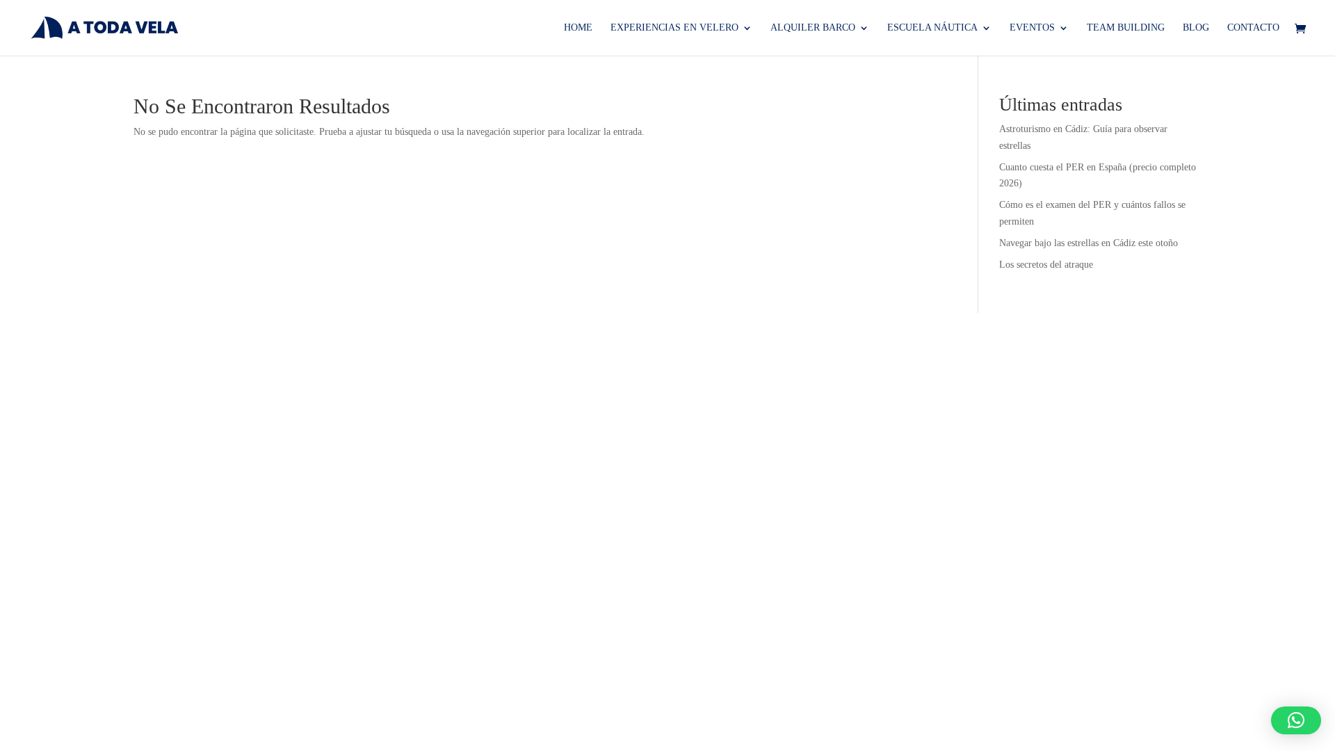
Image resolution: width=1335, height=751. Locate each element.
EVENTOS (1032, 28)
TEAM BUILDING (1126, 28)
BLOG (1196, 28)
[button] (1296, 720)
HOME (578, 28)
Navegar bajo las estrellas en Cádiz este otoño (1088, 243)
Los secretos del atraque (1046, 264)
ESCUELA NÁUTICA (932, 28)
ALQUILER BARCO (812, 28)
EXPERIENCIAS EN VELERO (674, 28)
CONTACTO (1253, 28)
